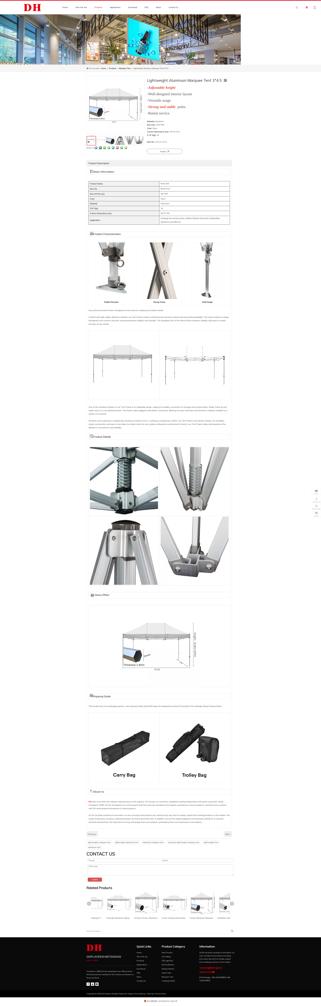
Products (98, 7)
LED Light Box (167, 961)
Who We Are (81, 7)
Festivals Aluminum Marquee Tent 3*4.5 (104, 918)
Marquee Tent (167, 977)
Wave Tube (166, 973)
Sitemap (150, 994)
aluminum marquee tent (153, 842)
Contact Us (173, 7)
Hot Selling (166, 956)
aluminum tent (94, 847)
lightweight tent (211, 842)
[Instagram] (97, 984)
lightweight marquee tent (99, 842)
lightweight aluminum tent (126, 842)
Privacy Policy (160, 994)
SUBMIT (95, 879)
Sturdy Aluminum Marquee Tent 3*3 (188, 918)
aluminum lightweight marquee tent (183, 842)
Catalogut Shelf (168, 981)
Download (132, 7)
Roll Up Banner (168, 965)
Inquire (163, 151)
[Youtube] (92, 984)
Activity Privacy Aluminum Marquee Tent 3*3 (132, 918)
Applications (115, 7)
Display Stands (168, 969)
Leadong (141, 994)
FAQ (146, 7)
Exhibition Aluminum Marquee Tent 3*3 (216, 918)
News (158, 7)
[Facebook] (88, 984)
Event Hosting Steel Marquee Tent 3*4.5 (160, 918)
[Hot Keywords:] (232, 931)
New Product (167, 952)
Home (65, 7)
